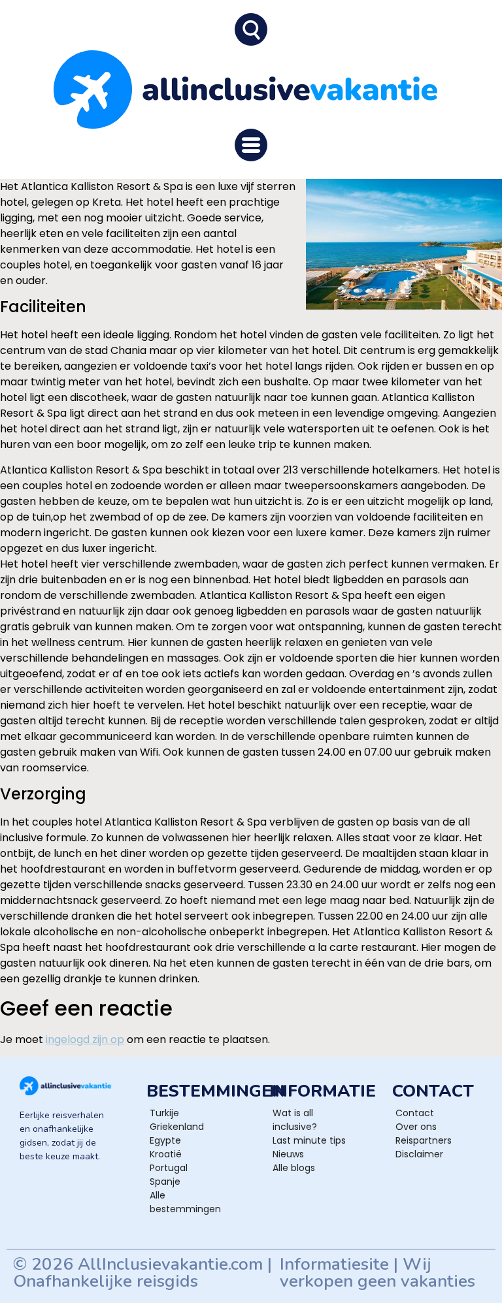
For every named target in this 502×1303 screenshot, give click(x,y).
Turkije (164, 1112)
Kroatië (166, 1154)
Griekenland (177, 1126)
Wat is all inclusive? (295, 1119)
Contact (414, 1112)
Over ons (416, 1126)
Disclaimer (419, 1154)
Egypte (165, 1140)
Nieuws (288, 1154)
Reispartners (423, 1140)
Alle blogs (294, 1167)
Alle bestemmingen (185, 1202)
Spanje (165, 1181)
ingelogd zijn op (85, 1039)
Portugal (169, 1167)
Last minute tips (309, 1140)
